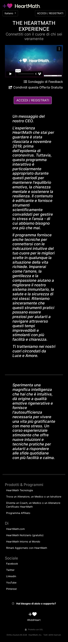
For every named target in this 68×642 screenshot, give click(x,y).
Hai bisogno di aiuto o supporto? (36, 603)
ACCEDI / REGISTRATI (50, 13)
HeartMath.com (15, 528)
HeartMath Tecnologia (19, 490)
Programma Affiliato (18, 513)
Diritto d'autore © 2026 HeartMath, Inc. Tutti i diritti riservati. (34, 635)
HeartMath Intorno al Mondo (23, 541)
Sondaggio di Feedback (45, 81)
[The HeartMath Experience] (21, 6)
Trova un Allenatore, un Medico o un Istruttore (33, 496)
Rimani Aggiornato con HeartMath (26, 547)
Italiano (9, 13)
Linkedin (11, 576)
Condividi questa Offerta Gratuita (37, 87)
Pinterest (11, 588)
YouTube (11, 582)
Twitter (10, 569)
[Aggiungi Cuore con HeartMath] (33, 614)
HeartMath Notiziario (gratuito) (25, 535)
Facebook (12, 563)
